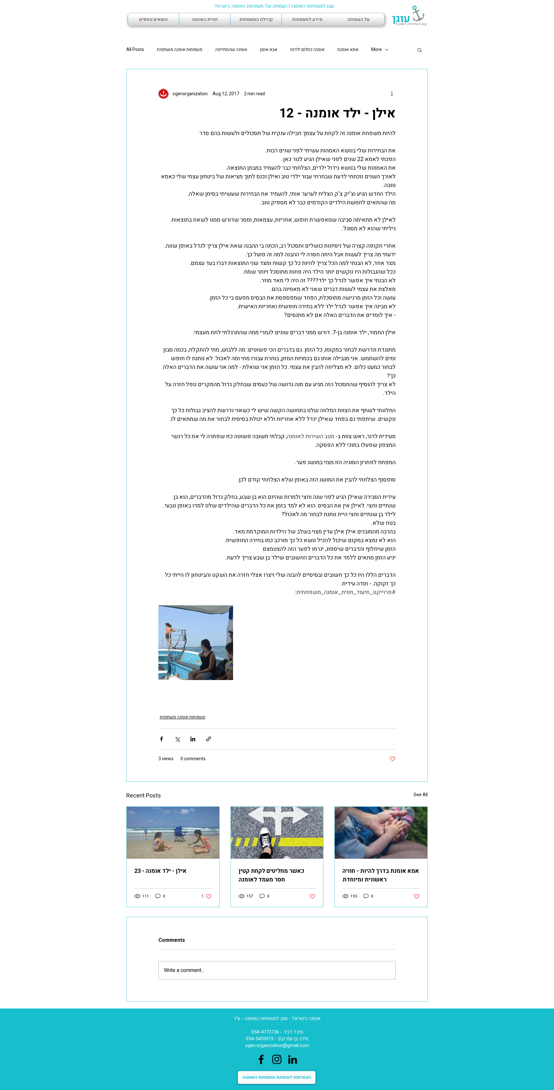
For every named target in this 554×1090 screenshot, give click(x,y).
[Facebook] (261, 1059)
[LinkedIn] (292, 1059)
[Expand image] (195, 642)
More (376, 50)
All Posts (135, 50)
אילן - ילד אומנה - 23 (160, 871)
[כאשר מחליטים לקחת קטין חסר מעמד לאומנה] (277, 833)
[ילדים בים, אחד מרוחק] (173, 833)
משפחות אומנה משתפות (179, 50)
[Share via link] (209, 739)
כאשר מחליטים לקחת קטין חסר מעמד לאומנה (271, 875)
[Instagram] (277, 1059)
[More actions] (392, 94)
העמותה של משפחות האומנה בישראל (250, 6)
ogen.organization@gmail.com (277, 1045)
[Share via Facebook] (161, 739)
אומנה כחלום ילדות (307, 50)
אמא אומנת (347, 50)
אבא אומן (268, 50)
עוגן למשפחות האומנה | (310, 6)
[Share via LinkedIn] (193, 739)
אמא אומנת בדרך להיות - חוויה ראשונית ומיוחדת (380, 875)
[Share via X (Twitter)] (177, 739)
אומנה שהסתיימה (231, 50)
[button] (419, 49)
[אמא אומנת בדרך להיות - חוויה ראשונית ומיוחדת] (381, 833)
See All (421, 794)
